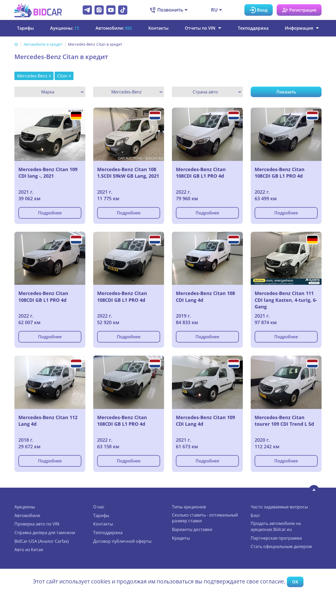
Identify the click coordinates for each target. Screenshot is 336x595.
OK (295, 582)
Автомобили (27, 515)
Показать (286, 92)
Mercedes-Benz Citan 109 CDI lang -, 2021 (47, 172)
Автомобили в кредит (43, 44)
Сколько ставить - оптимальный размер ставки (205, 518)
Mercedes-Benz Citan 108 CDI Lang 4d (205, 296)
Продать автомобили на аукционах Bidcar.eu (276, 526)
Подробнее (50, 213)
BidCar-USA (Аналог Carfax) (41, 541)
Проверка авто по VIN (36, 524)
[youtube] (111, 10)
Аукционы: (64, 28)
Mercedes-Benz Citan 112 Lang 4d (47, 420)
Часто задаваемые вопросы (279, 507)
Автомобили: (114, 28)
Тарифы (25, 28)
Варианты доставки (192, 529)
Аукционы (24, 507)
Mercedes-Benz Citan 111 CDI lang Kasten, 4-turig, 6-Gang (286, 300)
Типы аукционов (189, 507)
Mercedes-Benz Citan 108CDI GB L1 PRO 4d (201, 172)
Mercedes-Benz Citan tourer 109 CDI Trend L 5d (284, 420)
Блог (255, 515)
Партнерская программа (276, 538)
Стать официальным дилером (281, 546)
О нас (98, 507)
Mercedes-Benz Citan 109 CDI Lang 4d (205, 420)
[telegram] (87, 10)
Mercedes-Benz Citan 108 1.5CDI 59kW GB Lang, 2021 (128, 172)
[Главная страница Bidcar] (38, 10)
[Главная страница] (16, 44)
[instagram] (99, 10)
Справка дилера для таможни (44, 532)
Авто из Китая (28, 549)
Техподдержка (253, 28)
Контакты (158, 28)
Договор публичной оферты (122, 541)
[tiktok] (122, 10)
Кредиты (181, 538)
